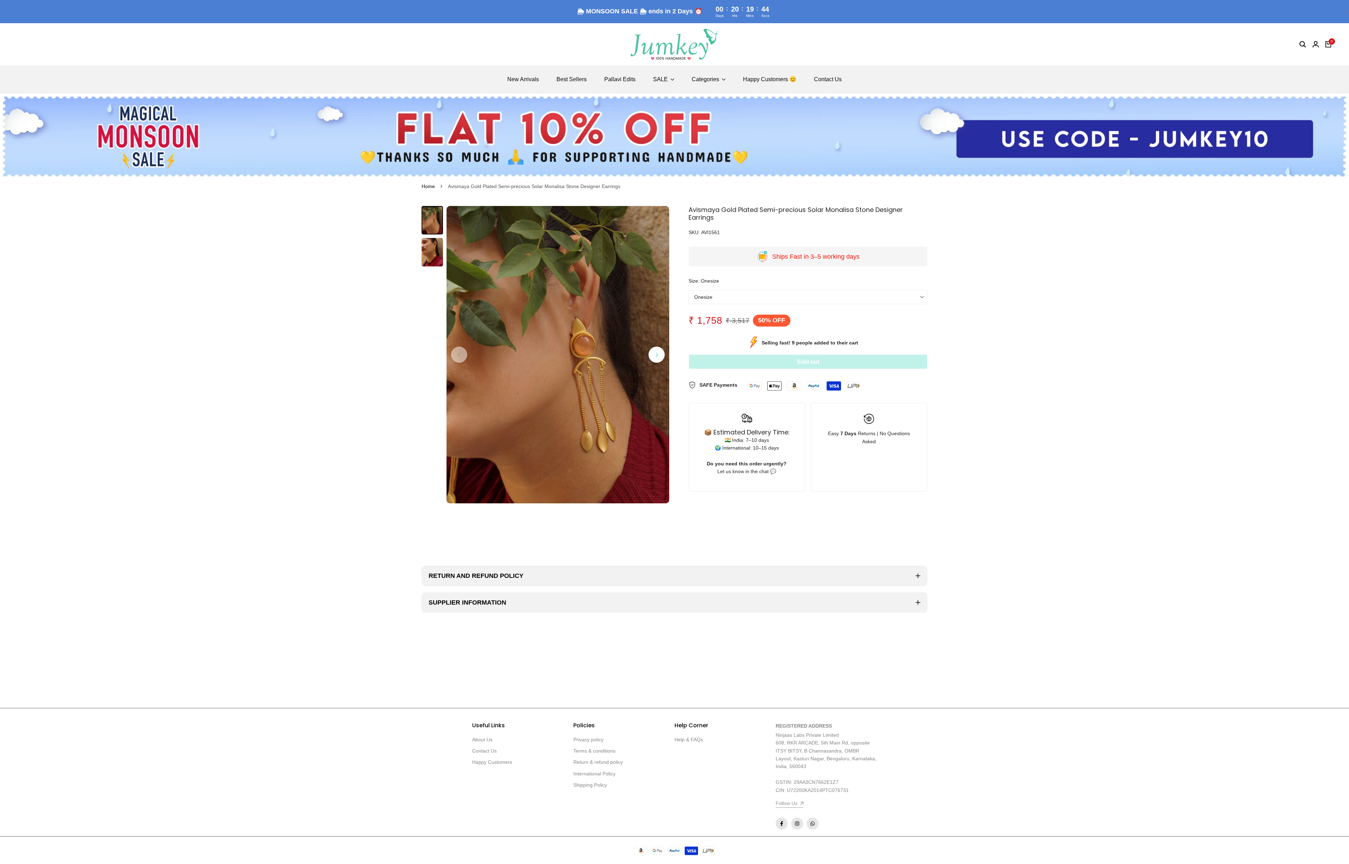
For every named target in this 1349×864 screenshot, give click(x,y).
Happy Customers (492, 762)
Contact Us (484, 751)
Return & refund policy (598, 762)
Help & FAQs (688, 739)
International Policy (594, 773)
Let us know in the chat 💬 (746, 471)
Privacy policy (588, 739)
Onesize (703, 297)
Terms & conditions (594, 751)
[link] (674, 136)
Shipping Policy (590, 785)
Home (428, 186)
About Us (482, 739)
